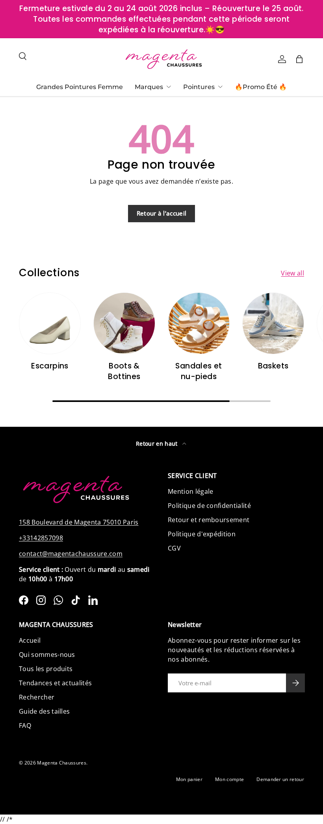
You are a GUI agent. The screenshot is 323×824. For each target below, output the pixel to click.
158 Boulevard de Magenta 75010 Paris (79, 522)
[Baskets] (273, 323)
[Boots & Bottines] (124, 323)
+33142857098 (41, 538)
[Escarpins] (49, 323)
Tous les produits (45, 668)
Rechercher (36, 697)
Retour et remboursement (208, 519)
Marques (149, 87)
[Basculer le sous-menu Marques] (168, 86)
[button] (299, 59)
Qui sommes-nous (47, 654)
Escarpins (49, 366)
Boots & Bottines (124, 371)
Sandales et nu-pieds (198, 371)
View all (292, 273)
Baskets (273, 366)
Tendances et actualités (55, 683)
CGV (174, 548)
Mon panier (189, 779)
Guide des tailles (44, 711)
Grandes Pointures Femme (79, 87)
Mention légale (190, 491)
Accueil (30, 640)
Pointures (199, 87)
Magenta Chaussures (61, 762)
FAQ (25, 725)
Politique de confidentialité (209, 505)
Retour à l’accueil (162, 213)
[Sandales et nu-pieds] (198, 323)
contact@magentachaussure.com (71, 553)
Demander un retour (280, 779)
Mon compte (229, 779)
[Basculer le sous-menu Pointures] (220, 86)
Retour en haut (157, 443)
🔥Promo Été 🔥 (261, 87)
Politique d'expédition (202, 534)
